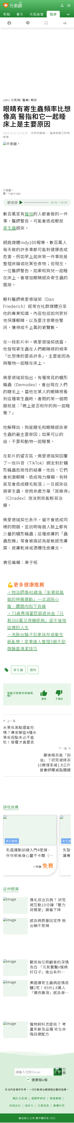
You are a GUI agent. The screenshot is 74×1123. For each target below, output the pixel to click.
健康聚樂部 (38, 1098)
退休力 (29, 1105)
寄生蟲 (9, 228)
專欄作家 (59, 1105)
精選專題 (55, 1098)
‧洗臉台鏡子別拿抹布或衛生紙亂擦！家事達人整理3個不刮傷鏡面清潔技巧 (36, 641)
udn (6, 100)
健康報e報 (40, 1080)
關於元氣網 (20, 1098)
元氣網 (15, 100)
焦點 (6, 14)
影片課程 (12, 841)
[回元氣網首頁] (16, 5)
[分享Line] (27, 22)
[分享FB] (9, 22)
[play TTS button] (21, 202)
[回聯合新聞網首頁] (6, 5)
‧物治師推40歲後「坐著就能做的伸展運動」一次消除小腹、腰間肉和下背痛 (35, 599)
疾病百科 (15, 1105)
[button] (68, 14)
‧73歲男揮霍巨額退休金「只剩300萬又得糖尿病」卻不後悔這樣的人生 (36, 620)
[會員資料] (62, 5)
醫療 (53, 14)
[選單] (68, 5)
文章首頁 (43, 1105)
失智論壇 (37, 14)
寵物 (29, 214)
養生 (19, 14)
